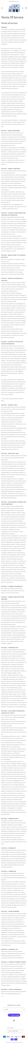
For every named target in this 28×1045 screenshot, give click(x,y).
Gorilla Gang (11, 1042)
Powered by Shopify (18, 1042)
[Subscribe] (23, 1009)
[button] (2, 8)
